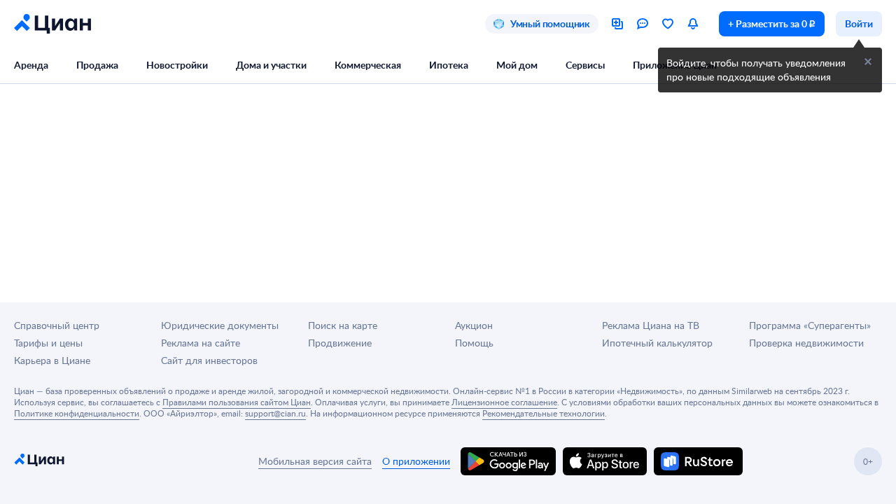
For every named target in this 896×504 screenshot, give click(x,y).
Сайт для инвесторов (209, 360)
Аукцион (474, 325)
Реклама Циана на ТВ (650, 325)
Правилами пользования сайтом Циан (236, 401)
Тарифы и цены (48, 342)
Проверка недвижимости (806, 342)
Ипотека (448, 64)
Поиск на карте (342, 325)
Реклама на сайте (200, 342)
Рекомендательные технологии (543, 413)
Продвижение (340, 342)
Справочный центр (56, 325)
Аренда (31, 64)
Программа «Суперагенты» (810, 325)
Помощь (474, 342)
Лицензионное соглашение (504, 401)
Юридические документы (220, 325)
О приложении (416, 461)
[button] (868, 62)
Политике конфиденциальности (76, 413)
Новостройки (177, 64)
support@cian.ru (275, 413)
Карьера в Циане (52, 360)
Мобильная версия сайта (315, 461)
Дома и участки (271, 64)
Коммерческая (368, 64)
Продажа (97, 64)
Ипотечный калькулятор (657, 342)
